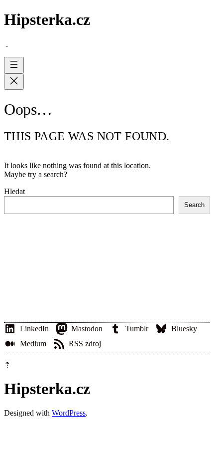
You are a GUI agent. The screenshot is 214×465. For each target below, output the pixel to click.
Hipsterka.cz (47, 19)
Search (194, 205)
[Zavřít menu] (14, 81)
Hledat (14, 191)
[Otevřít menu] (14, 65)
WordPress (69, 413)
